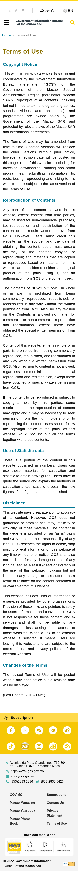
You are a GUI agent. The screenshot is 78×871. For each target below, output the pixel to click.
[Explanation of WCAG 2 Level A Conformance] (69, 863)
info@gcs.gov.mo (23, 776)
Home (6, 35)
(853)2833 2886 (21, 781)
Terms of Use (57, 823)
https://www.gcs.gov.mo (27, 771)
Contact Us (55, 802)
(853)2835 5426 (52, 781)
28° (49, 10)
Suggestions (56, 794)
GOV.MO (16, 794)
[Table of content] (5, 22)
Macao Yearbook (22, 810)
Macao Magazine (22, 802)
